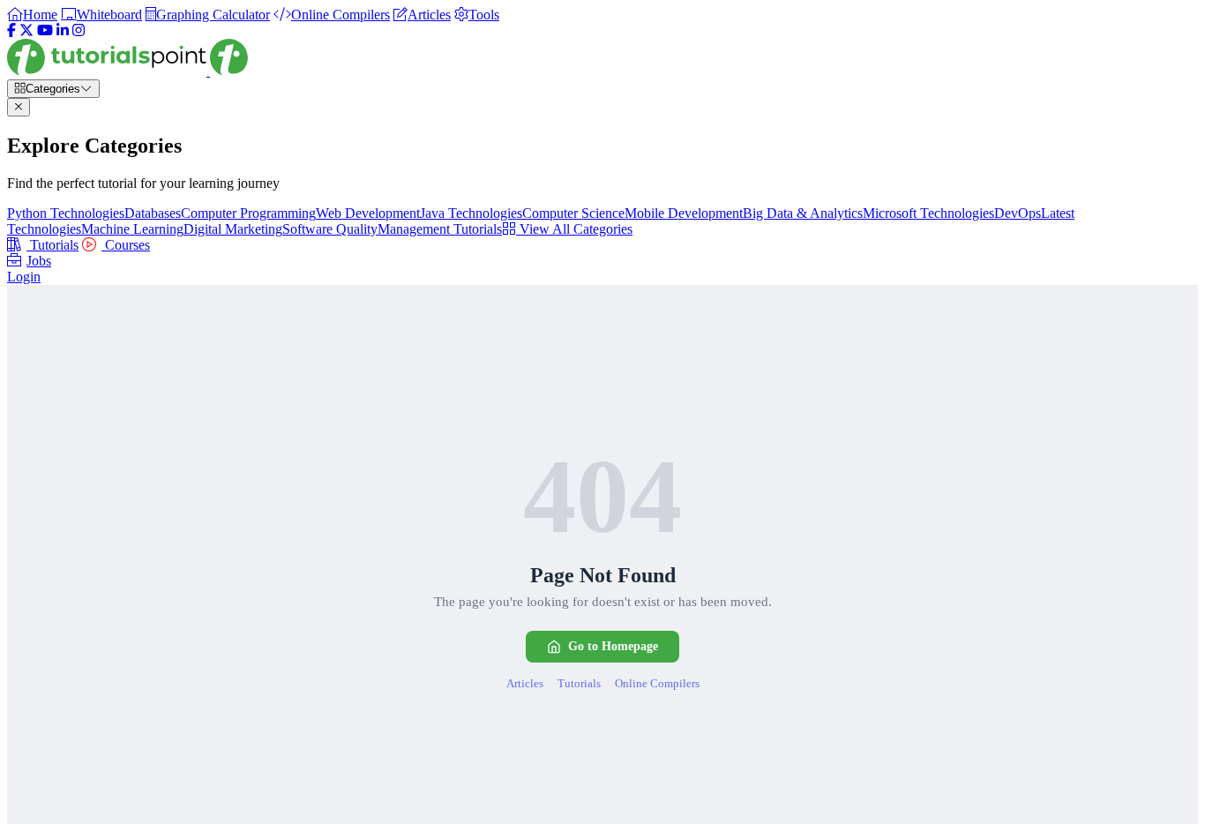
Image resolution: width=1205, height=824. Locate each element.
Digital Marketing (232, 228)
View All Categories (574, 228)
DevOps (1017, 213)
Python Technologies (65, 213)
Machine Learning (132, 228)
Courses (125, 244)
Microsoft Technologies (928, 213)
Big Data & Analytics (803, 213)
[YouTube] (45, 30)
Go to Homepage (613, 646)
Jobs (38, 260)
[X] (26, 30)
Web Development (368, 213)
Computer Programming (248, 213)
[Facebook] (11, 30)
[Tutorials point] (127, 71)
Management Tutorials (440, 228)
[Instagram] (78, 30)
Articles (524, 683)
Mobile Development (684, 213)
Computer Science (573, 213)
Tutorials (52, 244)
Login (24, 276)
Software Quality (330, 228)
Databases (152, 213)
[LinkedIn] (62, 30)
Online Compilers (657, 683)
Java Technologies (471, 213)
